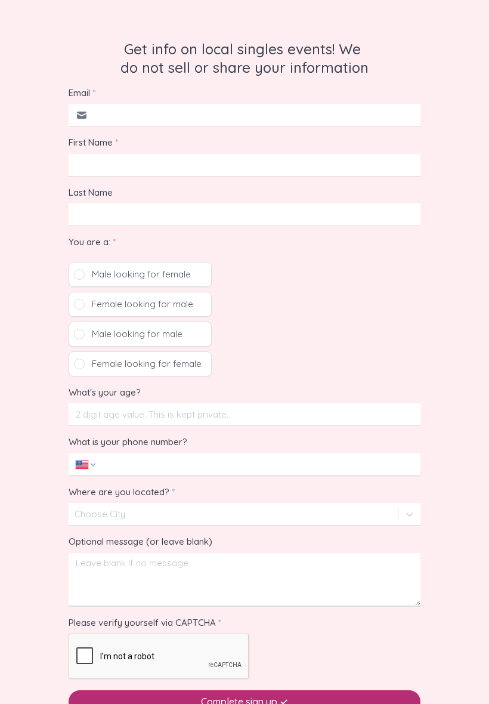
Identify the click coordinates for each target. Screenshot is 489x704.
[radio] (140, 274)
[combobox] (76, 514)
